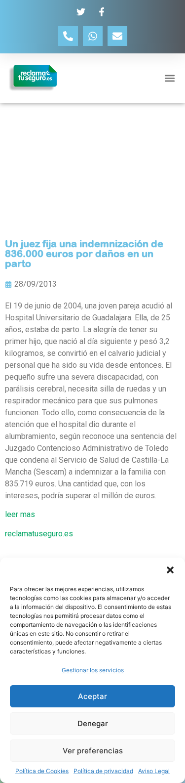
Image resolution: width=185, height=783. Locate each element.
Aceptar (92, 696)
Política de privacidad (103, 771)
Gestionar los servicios (93, 670)
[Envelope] (117, 36)
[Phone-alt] (68, 36)
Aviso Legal (154, 771)
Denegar (92, 723)
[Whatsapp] (93, 36)
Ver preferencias (93, 750)
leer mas (20, 514)
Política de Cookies (42, 771)
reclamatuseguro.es (39, 533)
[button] (170, 570)
